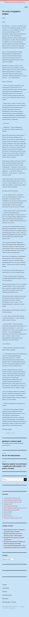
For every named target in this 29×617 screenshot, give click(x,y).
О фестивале (5, 588)
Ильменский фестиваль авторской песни (10, 606)
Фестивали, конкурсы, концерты (11, 518)
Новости (13, 433)
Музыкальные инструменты (10, 510)
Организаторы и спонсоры (9, 602)
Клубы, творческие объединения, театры (13, 508)
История (4, 591)
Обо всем (6, 514)
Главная (4, 584)
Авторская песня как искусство (11, 502)
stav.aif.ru (10, 429)
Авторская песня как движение (11, 500)
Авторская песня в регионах (10, 498)
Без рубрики (7, 504)
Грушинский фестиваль (9, 506)
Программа (5, 598)
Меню (26, 7)
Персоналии (7, 516)
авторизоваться (6, 445)
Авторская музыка (7, 595)
